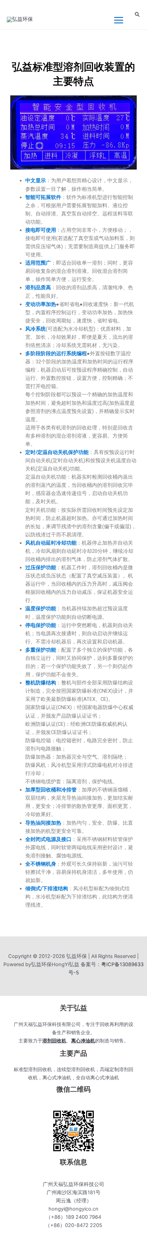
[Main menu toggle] (118, 20)
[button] (137, 14)
